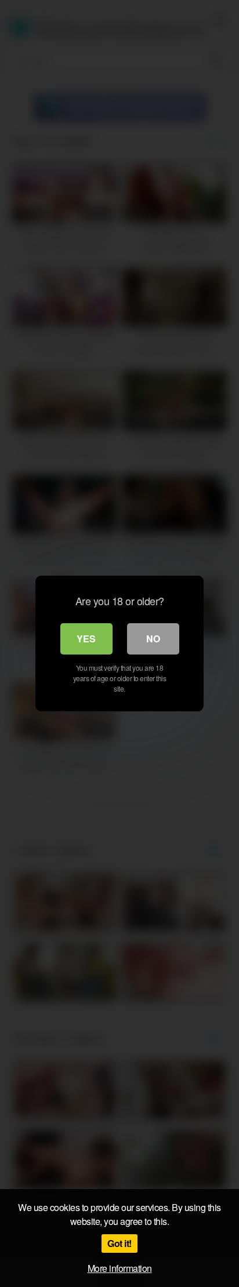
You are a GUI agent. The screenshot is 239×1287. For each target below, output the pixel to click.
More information (120, 1268)
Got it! (119, 1243)
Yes (86, 638)
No (153, 638)
